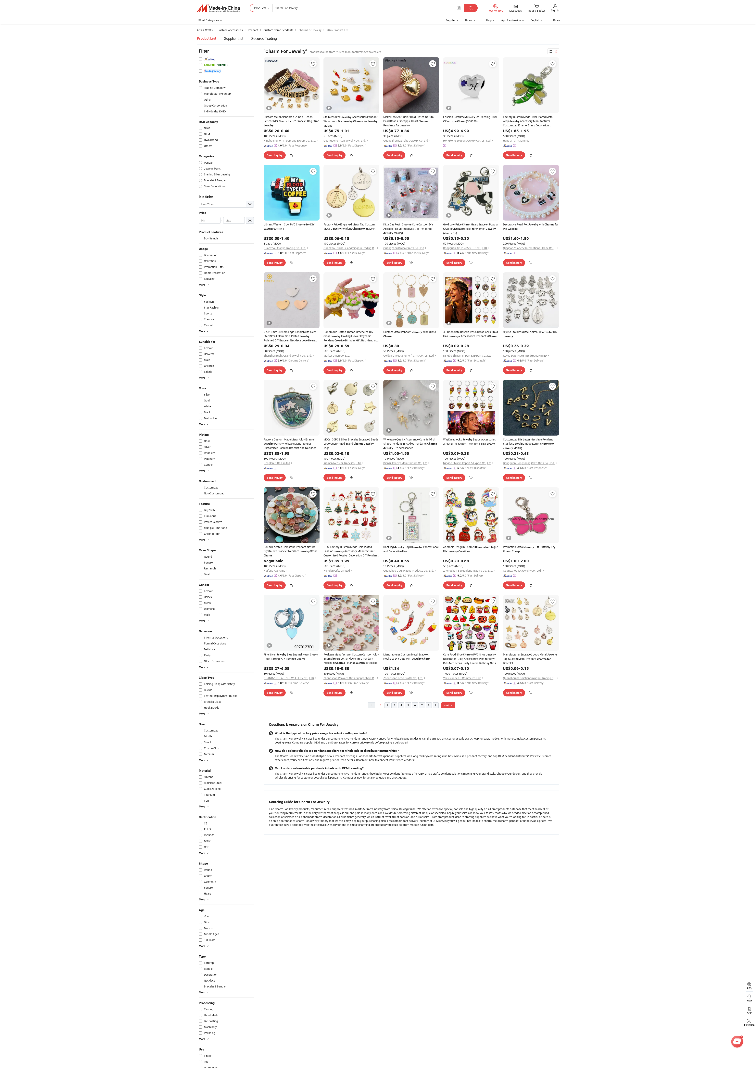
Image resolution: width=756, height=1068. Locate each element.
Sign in (555, 10)
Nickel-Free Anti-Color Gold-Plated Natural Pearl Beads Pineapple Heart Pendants (408, 121)
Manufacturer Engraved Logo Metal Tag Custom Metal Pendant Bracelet (530, 659)
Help (489, 20)
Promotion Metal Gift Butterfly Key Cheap (529, 549)
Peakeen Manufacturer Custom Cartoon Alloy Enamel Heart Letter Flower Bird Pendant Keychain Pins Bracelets (351, 659)
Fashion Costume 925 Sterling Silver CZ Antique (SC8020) (470, 119)
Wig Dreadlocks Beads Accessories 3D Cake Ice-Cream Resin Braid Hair (469, 442)
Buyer (468, 20)
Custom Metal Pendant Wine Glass (409, 334)
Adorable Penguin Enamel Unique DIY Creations (470, 549)
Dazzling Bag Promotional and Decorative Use (410, 549)
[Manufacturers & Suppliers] (218, 8)
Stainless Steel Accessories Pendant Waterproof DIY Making (350, 121)
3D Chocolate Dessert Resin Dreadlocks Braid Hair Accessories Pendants (470, 334)
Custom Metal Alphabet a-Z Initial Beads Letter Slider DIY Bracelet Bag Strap (291, 121)
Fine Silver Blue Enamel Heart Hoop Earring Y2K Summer (291, 657)
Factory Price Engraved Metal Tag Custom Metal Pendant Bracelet (349, 226)
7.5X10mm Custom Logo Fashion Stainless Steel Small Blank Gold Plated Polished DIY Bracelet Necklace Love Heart (290, 336)
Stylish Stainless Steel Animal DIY (530, 334)
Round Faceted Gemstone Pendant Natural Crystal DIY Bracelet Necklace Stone (290, 551)
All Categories (210, 20)
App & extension (511, 20)
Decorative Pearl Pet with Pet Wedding (530, 226)
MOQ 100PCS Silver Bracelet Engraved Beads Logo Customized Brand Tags (350, 444)
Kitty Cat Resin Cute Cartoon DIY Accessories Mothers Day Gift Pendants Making (408, 228)
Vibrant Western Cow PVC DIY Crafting (289, 226)
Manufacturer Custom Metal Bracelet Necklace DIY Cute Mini (406, 656)
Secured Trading (264, 38)
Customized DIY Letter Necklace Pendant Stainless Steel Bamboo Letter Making (528, 444)
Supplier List (233, 38)
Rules (556, 20)
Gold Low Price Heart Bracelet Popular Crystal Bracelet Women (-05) (471, 228)
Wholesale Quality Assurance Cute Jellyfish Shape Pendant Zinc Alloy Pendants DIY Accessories (410, 444)
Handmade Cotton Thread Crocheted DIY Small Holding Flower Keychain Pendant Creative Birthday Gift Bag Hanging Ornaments (350, 336)
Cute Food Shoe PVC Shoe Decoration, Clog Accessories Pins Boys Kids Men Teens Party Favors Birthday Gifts (469, 659)
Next (447, 705)
